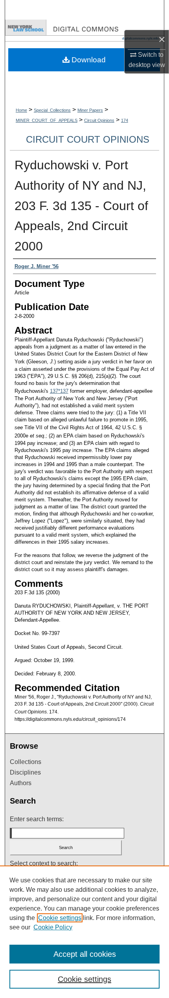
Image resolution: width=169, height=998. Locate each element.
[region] (84, 932)
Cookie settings (59, 918)
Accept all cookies (84, 954)
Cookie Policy (52, 927)
